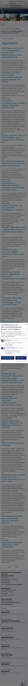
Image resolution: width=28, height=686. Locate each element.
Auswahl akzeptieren (7, 357)
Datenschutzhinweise (6, 336)
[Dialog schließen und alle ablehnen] (27, 324)
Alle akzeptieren (21, 357)
